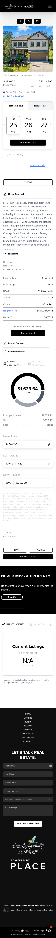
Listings (28, 718)
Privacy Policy (16, 935)
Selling (28, 726)
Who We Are (28, 738)
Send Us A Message (28, 824)
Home (28, 714)
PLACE (49, 905)
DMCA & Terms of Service (35, 935)
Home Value (28, 734)
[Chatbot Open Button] (48, 930)
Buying (28, 722)
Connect (27, 741)
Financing (28, 730)
